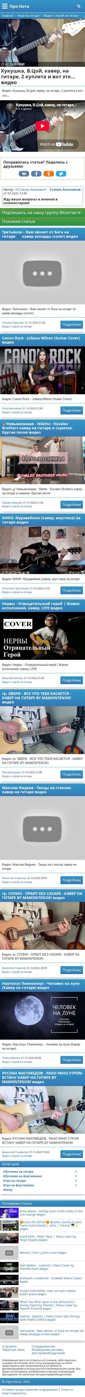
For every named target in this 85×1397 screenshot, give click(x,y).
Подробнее (72, 324)
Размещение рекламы (47, 1349)
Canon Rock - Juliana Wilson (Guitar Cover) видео (41, 340)
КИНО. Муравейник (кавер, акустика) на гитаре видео (41, 520)
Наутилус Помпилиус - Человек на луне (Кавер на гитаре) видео (41, 985)
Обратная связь (13, 1349)
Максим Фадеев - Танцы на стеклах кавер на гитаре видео (36, 789)
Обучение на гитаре (18, 1171)
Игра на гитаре (14, 1181)
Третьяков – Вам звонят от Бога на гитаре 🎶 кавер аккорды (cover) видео (40, 234)
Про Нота (19, 6)
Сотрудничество (43, 1346)
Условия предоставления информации (30, 1389)
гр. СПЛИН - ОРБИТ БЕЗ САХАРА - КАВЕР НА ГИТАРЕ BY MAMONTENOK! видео (42, 895)
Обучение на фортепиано (22, 1176)
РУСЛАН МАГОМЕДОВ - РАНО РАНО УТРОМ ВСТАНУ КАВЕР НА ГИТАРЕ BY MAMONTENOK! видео (42, 1077)
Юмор (7, 1190)
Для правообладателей (48, 1353)
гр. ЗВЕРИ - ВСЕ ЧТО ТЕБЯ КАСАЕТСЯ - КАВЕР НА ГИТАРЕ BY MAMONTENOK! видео (36, 697)
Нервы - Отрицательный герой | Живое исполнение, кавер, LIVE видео (41, 605)
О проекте (9, 1346)
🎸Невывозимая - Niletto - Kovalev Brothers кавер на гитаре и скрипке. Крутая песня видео (37, 428)
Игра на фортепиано (18, 1185)
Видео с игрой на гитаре (17, 326)
